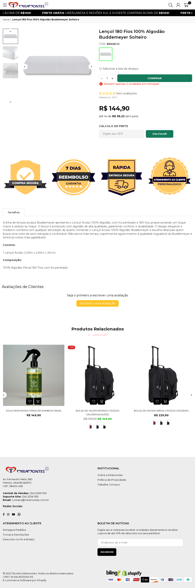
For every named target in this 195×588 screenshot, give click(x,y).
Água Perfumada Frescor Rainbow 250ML (34, 410)
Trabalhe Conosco (109, 484)
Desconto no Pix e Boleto (19, 539)
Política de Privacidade (112, 479)
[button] (186, 4)
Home (6, 19)
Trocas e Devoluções (16, 534)
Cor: (109, 44)
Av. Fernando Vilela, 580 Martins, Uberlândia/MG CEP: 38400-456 (17, 483)
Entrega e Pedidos (14, 529)
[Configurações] (178, 4)
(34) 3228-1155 (30, 496)
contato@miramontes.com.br (30, 499)
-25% (71, 347)
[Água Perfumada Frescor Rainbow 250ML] (34, 375)
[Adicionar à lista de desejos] (29, 401)
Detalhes (14, 212)
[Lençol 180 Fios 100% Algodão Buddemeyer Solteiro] (10, 36)
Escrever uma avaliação (97, 303)
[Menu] (4, 4)
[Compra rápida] (101, 401)
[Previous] (25, 66)
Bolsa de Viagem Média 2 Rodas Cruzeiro (161, 410)
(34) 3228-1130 (38, 493)
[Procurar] (170, 4)
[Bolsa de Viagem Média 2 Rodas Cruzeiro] (161, 375)
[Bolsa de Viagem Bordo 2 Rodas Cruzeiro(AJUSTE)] (97, 375)
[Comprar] (37, 401)
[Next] (91, 66)
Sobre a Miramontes (110, 475)
